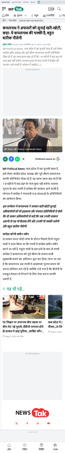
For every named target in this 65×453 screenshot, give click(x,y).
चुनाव (19, 16)
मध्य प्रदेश (12, 20)
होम (7, 16)
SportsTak (16, 2)
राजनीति (50, 16)
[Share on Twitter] (23, 159)
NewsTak (6, 2)
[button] (24, 307)
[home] (32, 412)
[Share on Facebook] (11, 159)
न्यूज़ (36, 16)
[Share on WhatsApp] (17, 159)
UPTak (25, 2)
